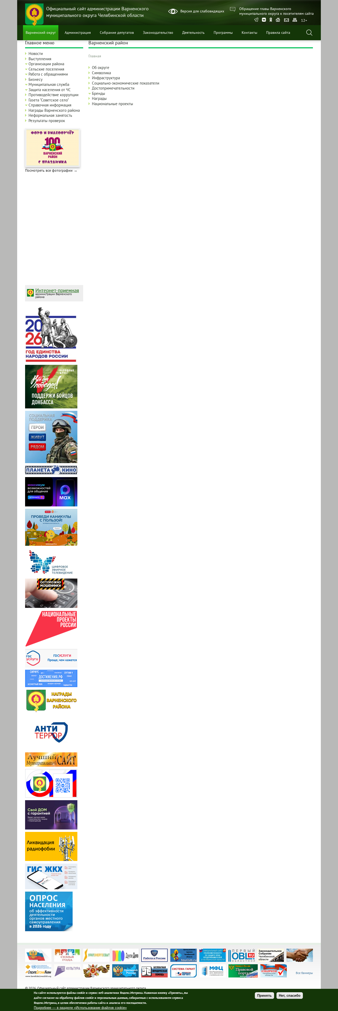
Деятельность (193, 32)
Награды (99, 98)
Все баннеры (304, 973)
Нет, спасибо (290, 996)
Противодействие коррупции (53, 94)
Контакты (249, 32)
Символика (101, 72)
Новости (36, 53)
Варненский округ (41, 32)
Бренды (98, 93)
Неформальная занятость (50, 115)
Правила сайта (278, 32)
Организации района (46, 63)
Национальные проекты (112, 103)
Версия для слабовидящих (202, 11)
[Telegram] (256, 20)
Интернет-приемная (57, 290)
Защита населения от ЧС (50, 89)
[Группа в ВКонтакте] (264, 20)
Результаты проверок (47, 120)
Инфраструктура (106, 77)
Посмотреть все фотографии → (51, 170)
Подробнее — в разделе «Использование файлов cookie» (80, 1008)
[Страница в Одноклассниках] (271, 20)
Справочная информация (50, 105)
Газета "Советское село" (49, 100)
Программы (223, 32)
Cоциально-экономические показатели (125, 83)
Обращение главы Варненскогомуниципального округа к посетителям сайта (276, 11)
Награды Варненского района (54, 110)
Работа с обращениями (48, 74)
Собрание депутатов (117, 32)
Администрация (78, 32)
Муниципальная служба (49, 84)
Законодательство (158, 32)
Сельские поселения (46, 69)
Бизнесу (36, 79)
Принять (264, 996)
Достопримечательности (113, 88)
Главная (94, 56)
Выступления (40, 58)
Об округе (100, 67)
